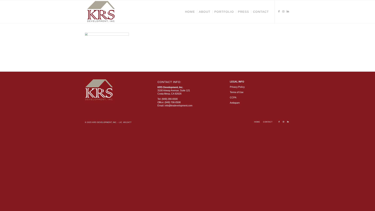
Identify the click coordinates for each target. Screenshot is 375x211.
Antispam (235, 103)
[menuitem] (190, 11)
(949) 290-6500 (170, 99)
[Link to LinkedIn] (288, 11)
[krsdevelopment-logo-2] (110, 11)
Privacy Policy (237, 87)
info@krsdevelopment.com (178, 105)
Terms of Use (236, 92)
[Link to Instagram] (283, 11)
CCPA (233, 97)
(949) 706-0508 (173, 102)
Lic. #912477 (125, 122)
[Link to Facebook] (279, 11)
